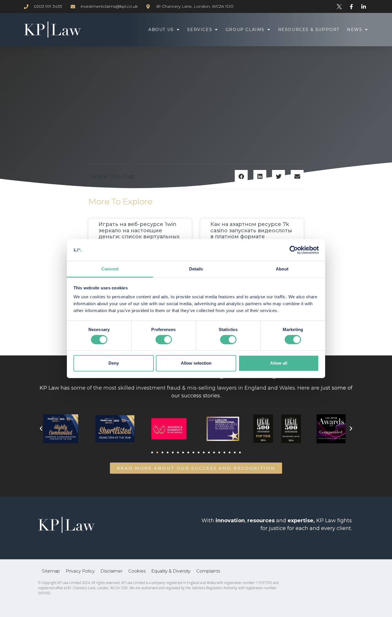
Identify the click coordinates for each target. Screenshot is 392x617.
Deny (113, 363)
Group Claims (245, 29)
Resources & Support (308, 29)
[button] (241, 176)
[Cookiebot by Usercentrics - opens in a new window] (294, 250)
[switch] (164, 339)
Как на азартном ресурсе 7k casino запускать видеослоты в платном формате (251, 230)
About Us (161, 29)
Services (199, 29)
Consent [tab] (110, 268)
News (354, 29)
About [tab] (282, 268)
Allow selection (196, 363)
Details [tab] (196, 268)
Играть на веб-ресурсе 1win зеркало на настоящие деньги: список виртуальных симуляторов (139, 233)
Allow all (278, 363)
